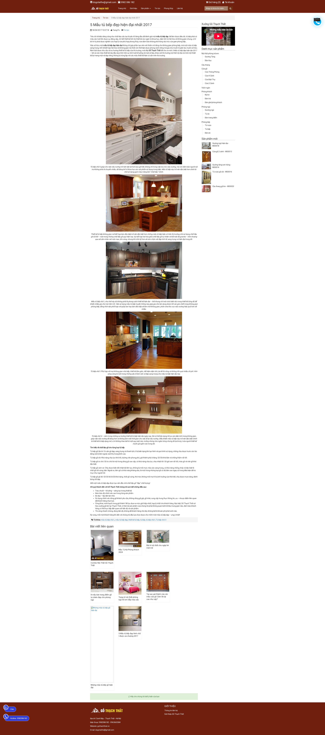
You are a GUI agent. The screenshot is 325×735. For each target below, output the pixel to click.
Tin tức (157, 8)
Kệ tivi (207, 95)
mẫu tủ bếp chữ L (108, 520)
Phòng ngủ (206, 107)
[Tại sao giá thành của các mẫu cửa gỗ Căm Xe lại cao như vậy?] (158, 582)
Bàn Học (208, 60)
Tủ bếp (207, 129)
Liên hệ (180, 8)
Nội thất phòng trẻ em (210, 53)
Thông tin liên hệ (170, 710)
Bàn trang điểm (211, 118)
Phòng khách (207, 92)
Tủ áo (207, 114)
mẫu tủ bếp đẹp (121, 520)
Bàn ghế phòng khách (213, 102)
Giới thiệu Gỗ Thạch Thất (174, 714)
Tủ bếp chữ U (161, 520)
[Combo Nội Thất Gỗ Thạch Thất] (102, 545)
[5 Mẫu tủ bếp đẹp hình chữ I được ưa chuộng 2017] (130, 618)
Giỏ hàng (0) (215, 2)
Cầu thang (206, 65)
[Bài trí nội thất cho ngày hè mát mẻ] (158, 536)
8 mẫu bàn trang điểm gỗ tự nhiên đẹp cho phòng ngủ (101, 597)
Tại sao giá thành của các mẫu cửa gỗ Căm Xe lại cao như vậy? (157, 596)
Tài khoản (229, 2)
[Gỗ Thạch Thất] (99, 8)
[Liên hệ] (317, 19)
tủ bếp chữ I (150, 520)
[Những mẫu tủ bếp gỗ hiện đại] (102, 644)
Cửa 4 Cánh (209, 76)
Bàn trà (208, 99)
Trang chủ (122, 8)
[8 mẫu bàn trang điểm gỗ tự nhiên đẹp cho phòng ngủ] (102, 582)
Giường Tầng (210, 57)
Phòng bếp (206, 122)
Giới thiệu (133, 8)
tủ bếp (142, 520)
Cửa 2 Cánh (209, 83)
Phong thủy (168, 8)
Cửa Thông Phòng (212, 72)
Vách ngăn (206, 88)
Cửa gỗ (204, 69)
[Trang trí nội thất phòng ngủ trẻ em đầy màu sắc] (130, 583)
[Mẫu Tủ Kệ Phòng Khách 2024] (130, 538)
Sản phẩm (145, 8)
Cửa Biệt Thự (210, 80)
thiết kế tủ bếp (134, 520)
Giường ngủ (209, 110)
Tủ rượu (208, 125)
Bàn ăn (207, 133)
